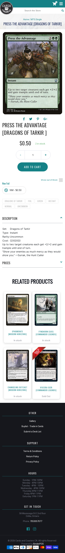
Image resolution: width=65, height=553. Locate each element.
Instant (52, 201)
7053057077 (36, 521)
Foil (30, 201)
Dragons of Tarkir (13, 201)
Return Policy (32, 456)
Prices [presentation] (6, 263)
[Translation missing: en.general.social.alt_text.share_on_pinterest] (38, 119)
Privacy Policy (32, 462)
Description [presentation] (9, 218)
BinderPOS (38, 544)
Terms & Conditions (32, 451)
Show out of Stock (49, 180)
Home (26, 19)
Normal (8, 206)
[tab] (32, 219)
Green (40, 201)
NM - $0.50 (15, 190)
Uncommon (22, 206)
